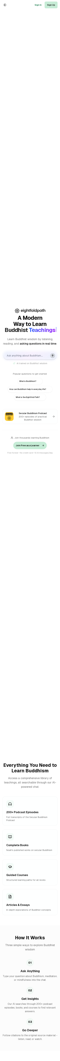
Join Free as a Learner (27, 445)
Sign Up (51, 5)
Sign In (38, 5)
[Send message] (52, 355)
